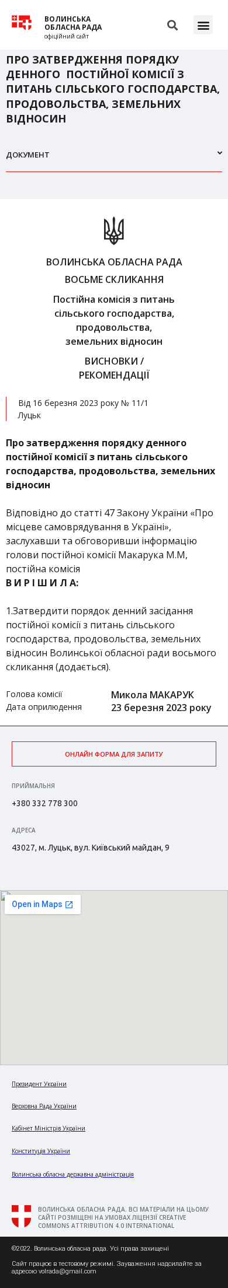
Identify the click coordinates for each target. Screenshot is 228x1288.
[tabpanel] (114, 462)
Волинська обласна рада (73, 23)
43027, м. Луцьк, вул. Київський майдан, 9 (91, 847)
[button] (203, 24)
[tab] (114, 159)
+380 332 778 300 (45, 803)
